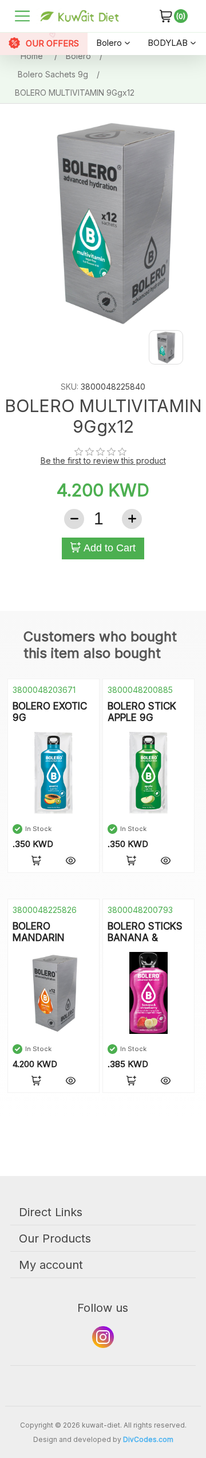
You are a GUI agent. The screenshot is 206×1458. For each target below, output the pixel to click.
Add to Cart (108, 548)
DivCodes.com (148, 1439)
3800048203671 (44, 690)
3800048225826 (45, 910)
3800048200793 (140, 910)
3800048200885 (140, 690)
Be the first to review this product (103, 460)
